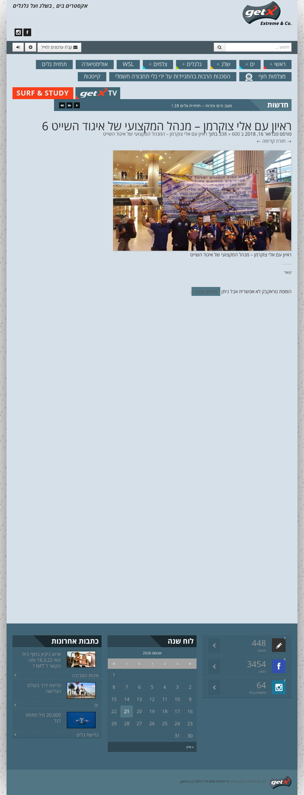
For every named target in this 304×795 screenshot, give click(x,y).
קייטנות (92, 76)
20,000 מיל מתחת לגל (43, 718)
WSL (128, 64)
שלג (223, 64)
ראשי (278, 64)
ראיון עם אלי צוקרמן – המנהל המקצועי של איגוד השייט (155, 134)
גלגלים (192, 64)
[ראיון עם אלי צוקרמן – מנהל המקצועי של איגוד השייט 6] (202, 200)
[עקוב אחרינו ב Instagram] (18, 32)
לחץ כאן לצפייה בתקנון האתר (248, 781)
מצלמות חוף (272, 76)
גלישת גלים (88, 734)
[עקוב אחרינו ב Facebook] (27, 32)
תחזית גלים (54, 64)
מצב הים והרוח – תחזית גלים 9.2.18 (199, 105)
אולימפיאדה (95, 64)
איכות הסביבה (85, 675)
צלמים (158, 64)
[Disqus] (152, 382)
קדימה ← (265, 141)
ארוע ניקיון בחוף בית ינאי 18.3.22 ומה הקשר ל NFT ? (41, 660)
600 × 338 (229, 134)
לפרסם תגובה (205, 291)
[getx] (267, 12)
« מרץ (190, 747)
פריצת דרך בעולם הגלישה (44, 688)
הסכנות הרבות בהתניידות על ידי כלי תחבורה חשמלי (172, 76)
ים (250, 64)
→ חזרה (284, 141)
